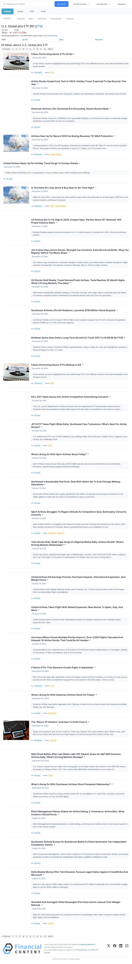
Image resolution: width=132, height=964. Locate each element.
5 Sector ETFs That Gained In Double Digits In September (63, 667)
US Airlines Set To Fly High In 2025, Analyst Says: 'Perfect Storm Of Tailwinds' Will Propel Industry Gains (76, 221)
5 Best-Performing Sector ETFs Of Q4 (53, 54)
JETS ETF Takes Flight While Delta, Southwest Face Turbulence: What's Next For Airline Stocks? (79, 425)
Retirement (60, 533)
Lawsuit (51, 923)
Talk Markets (38, 72)
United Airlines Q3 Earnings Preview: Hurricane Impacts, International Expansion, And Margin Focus (78, 578)
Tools (43, 11)
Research (99, 39)
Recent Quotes (80, 4)
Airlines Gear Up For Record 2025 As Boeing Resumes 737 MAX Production (73, 136)
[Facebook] (114, 948)
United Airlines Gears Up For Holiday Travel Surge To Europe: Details (42, 163)
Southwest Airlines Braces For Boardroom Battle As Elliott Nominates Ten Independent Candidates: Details (78, 843)
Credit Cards (52, 713)
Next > (50, 49)
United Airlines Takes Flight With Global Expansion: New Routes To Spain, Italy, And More (77, 608)
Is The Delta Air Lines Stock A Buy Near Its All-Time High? (64, 187)
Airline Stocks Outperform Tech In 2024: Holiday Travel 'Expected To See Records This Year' (78, 83)
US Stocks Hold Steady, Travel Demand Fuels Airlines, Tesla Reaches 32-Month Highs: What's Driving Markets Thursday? (78, 281)
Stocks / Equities (56, 154)
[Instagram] (126, 948)
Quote (25, 39)
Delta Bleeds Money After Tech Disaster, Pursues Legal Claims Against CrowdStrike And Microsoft (79, 873)
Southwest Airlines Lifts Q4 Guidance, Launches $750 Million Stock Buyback (74, 310)
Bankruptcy (52, 533)
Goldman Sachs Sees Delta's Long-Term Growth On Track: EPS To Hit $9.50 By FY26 (78, 337)
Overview (21, 18)
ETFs (32, 11)
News (31, 18)
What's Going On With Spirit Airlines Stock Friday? (60, 454)
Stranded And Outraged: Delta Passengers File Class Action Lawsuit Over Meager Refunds (75, 903)
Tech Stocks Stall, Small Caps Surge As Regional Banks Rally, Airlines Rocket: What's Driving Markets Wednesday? (77, 543)
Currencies (42, 18)
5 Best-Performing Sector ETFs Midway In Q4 (57, 364)
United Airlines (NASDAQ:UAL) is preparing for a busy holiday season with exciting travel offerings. (48, 173)
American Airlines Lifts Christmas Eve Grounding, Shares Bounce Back (71, 108)
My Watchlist (102, 4)
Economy (53, 740)
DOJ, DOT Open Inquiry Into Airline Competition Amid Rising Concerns (71, 396)
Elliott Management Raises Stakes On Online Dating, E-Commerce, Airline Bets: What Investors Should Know (77, 813)
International (56, 18)
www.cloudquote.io (88, 944)
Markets (7, 11)
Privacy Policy (81, 950)
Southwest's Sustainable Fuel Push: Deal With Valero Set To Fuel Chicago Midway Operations (75, 483)
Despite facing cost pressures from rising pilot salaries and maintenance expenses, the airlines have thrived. (80, 94)
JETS (38, 26)
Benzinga (37, 100)
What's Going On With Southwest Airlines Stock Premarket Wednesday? (72, 784)
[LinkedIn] (120, 948)
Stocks (20, 11)
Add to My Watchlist (50, 36)
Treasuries (69, 18)
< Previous (6, 49)
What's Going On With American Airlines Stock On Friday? (64, 694)
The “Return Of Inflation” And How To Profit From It (60, 722)
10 (45, 49)
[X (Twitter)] (108, 948)
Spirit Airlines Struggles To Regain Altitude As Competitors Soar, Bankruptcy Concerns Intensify (79, 513)
